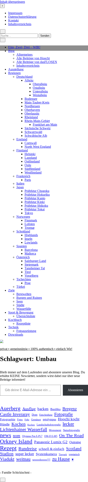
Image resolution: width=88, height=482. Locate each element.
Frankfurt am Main (45, 124)
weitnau (23, 459)
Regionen (14, 73)
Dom (34, 414)
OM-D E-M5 (50, 436)
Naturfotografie (71, 430)
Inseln (28, 238)
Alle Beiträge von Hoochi (33, 58)
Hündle (5, 424)
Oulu (28, 165)
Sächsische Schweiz (38, 128)
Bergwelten (23, 294)
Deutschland (24, 76)
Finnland (22, 150)
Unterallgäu (40, 91)
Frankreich (23, 176)
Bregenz (69, 408)
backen (43, 409)
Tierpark (63, 454)
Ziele (11, 290)
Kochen (18, 424)
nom (16, 435)
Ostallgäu (39, 87)
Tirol (28, 272)
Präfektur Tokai (35, 209)
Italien (20, 183)
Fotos (20, 419)
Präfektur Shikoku (36, 205)
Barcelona (31, 250)
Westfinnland (33, 172)
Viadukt (7, 459)
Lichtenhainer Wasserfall (23, 429)
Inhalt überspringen (12, 1)
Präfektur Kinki (35, 202)
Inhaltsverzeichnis (19, 24)
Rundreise (27, 448)
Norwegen (23, 216)
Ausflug (29, 408)
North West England (38, 146)
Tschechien (23, 279)
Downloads (15, 334)
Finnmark (31, 220)
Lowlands (31, 242)
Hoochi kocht (68, 419)
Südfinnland (32, 168)
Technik (13, 327)
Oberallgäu (40, 84)
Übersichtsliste (25, 316)
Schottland (23, 231)
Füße (27, 420)
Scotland (73, 448)
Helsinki (30, 154)
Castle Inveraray (15, 414)
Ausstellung (16, 69)
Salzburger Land (35, 261)
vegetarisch (74, 454)
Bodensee (31, 98)
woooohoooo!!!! (41, 459)
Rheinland (31, 117)
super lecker (24, 454)
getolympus (49, 419)
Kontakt (13, 20)
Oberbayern (32, 110)
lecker (68, 424)
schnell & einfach (51, 449)
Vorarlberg (31, 275)
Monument (55, 430)
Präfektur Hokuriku (37, 194)
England (21, 139)
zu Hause (61, 459)
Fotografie (63, 414)
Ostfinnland (32, 161)
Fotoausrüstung (26, 331)
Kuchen (31, 424)
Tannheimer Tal (35, 268)
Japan (20, 187)
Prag (27, 283)
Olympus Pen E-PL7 (32, 436)
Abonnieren (75, 390)
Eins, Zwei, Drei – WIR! (24, 47)
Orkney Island (16, 441)
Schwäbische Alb (36, 135)
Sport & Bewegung (20, 312)
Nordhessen (32, 106)
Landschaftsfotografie (49, 424)
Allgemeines (24, 54)
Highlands (31, 235)
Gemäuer (36, 419)
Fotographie (7, 419)
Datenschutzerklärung (22, 16)
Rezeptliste (23, 323)
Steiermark (31, 264)
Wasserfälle (23, 308)
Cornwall (31, 143)
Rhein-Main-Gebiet (37, 121)
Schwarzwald (33, 132)
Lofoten (30, 224)
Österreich (23, 257)
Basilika (55, 409)
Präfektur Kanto (35, 198)
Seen (19, 301)
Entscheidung (45, 415)
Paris (28, 180)
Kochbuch (15, 320)
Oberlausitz (32, 113)
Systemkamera (46, 454)
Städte (20, 305)
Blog (11, 51)
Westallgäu (40, 95)
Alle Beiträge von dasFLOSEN (36, 62)
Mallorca (30, 253)
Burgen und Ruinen (29, 297)
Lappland (31, 157)
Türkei (20, 286)
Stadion (7, 454)
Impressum (15, 13)
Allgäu (29, 80)
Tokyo (29, 213)
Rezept (8, 448)
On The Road (71, 435)
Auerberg (10, 408)
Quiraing (75, 442)
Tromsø (29, 227)
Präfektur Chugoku (37, 191)
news (5, 435)
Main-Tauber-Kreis (37, 102)
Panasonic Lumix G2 (51, 442)
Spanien (21, 246)
